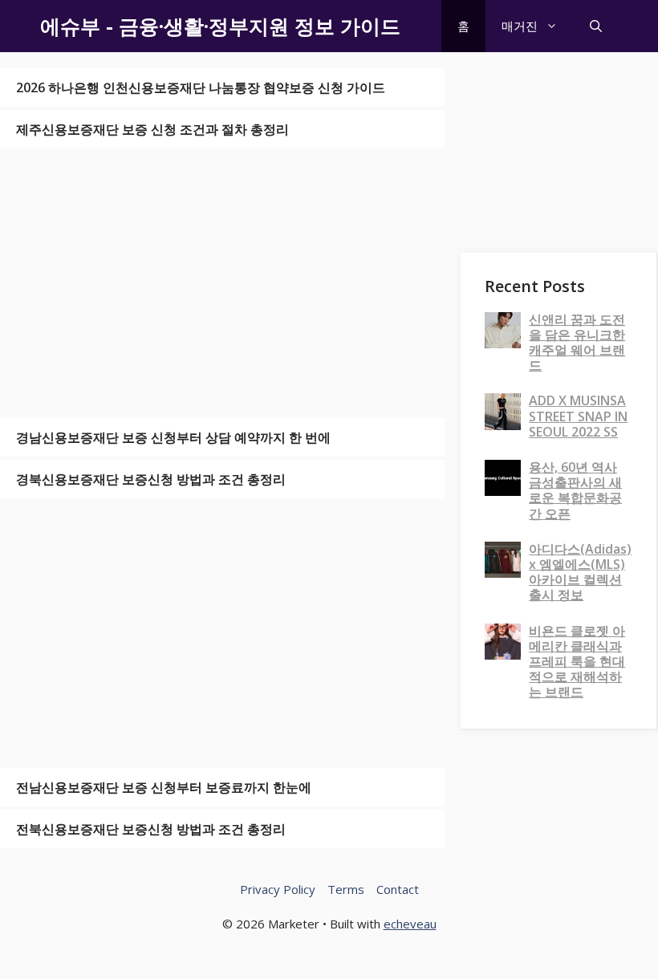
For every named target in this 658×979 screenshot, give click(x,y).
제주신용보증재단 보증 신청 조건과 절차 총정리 (152, 129)
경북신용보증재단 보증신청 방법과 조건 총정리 (151, 479)
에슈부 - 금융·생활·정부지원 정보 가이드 (220, 25)
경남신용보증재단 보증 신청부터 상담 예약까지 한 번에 (173, 437)
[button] (596, 26)
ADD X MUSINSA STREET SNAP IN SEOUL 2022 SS (578, 416)
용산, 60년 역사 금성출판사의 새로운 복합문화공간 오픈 (575, 490)
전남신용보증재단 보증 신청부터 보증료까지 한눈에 (163, 787)
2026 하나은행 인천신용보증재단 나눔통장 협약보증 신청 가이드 (200, 87)
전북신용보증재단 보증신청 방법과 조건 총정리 (151, 829)
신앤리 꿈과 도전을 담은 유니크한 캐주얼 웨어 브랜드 (577, 343)
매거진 (520, 26)
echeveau (410, 924)
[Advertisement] (222, 283)
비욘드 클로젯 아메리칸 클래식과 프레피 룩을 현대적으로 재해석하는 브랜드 (577, 661)
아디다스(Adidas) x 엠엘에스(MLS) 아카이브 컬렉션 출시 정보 (580, 572)
